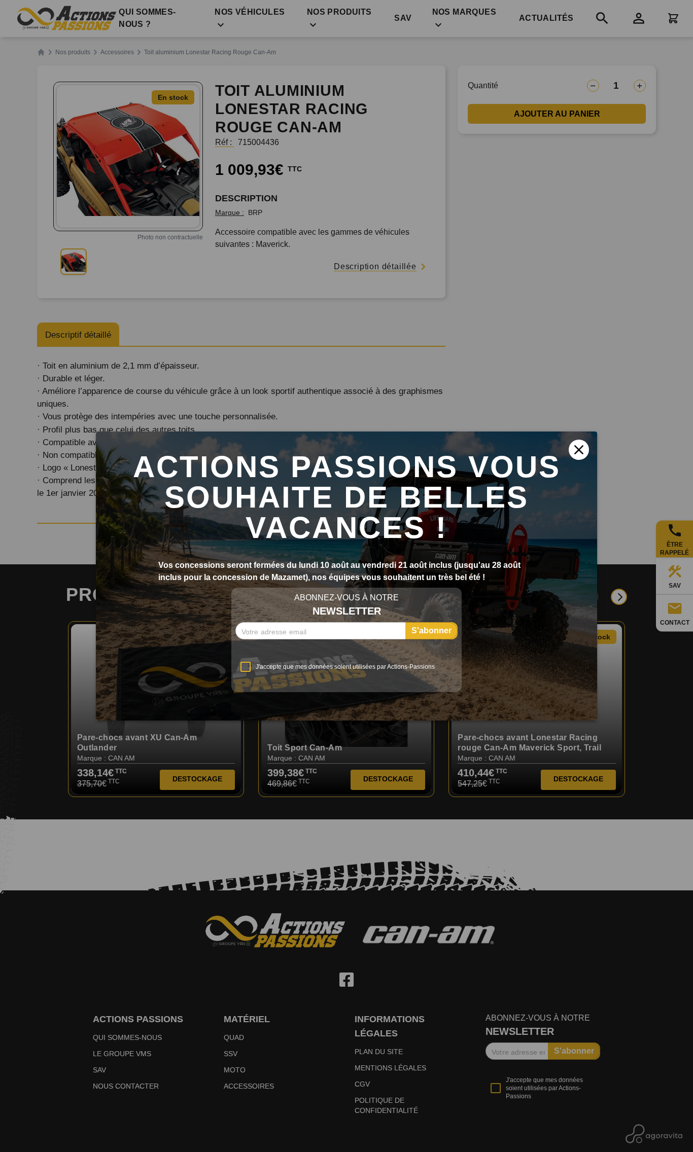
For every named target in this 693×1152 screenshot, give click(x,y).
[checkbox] (335, 667)
